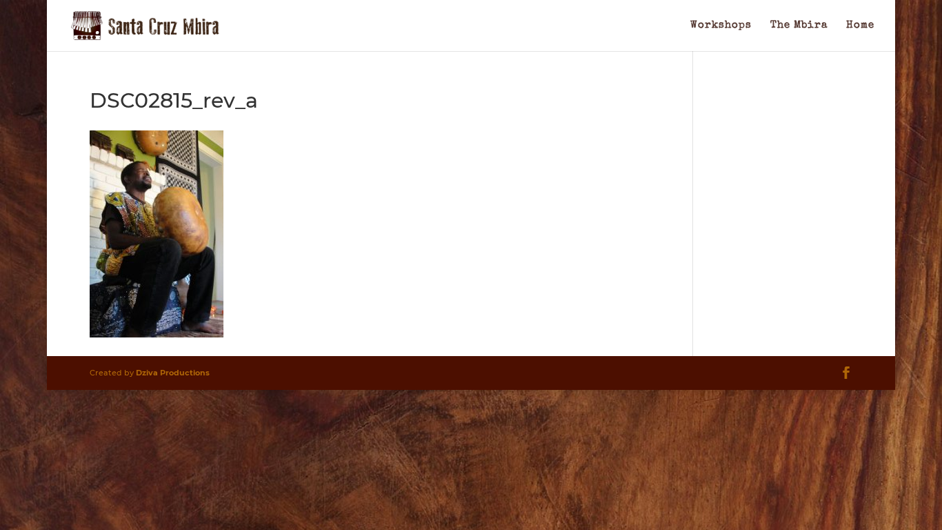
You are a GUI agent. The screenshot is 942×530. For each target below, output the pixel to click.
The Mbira (799, 25)
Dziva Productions (173, 372)
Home (860, 25)
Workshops (721, 25)
